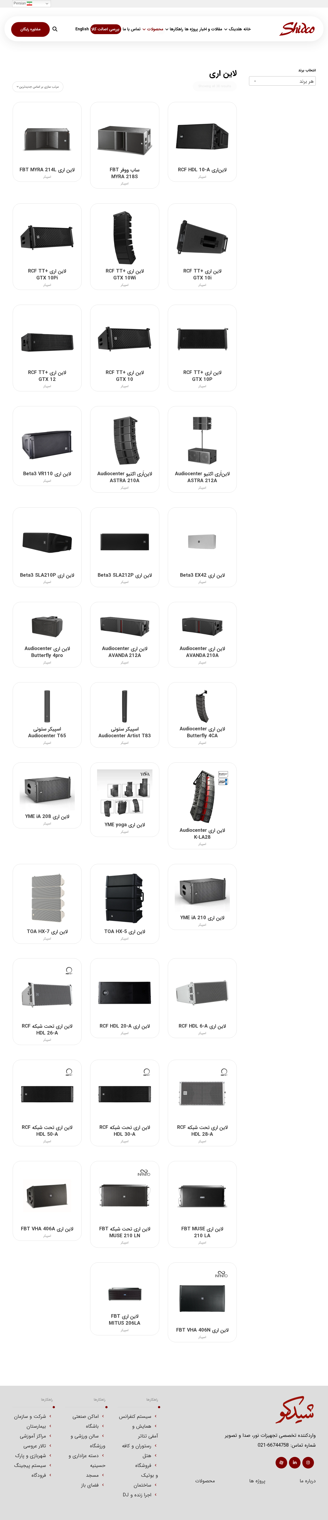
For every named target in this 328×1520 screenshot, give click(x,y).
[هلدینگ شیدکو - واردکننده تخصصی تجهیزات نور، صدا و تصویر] (297, 29)
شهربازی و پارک (30, 1456)
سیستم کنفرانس (135, 1416)
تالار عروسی (34, 1446)
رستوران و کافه (136, 1446)
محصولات (205, 1481)
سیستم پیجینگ (30, 1465)
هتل (147, 1456)
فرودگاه (38, 1475)
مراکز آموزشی (33, 1436)
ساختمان (142, 1485)
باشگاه (92, 1426)
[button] (55, 29)
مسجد (92, 1475)
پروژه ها (257, 1481)
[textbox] (282, 81)
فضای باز (90, 1485)
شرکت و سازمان (30, 1416)
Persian (20, 3)
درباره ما (308, 1481)
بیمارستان (36, 1426)
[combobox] (282, 81)
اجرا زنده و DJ (137, 1495)
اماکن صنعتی (86, 1416)
